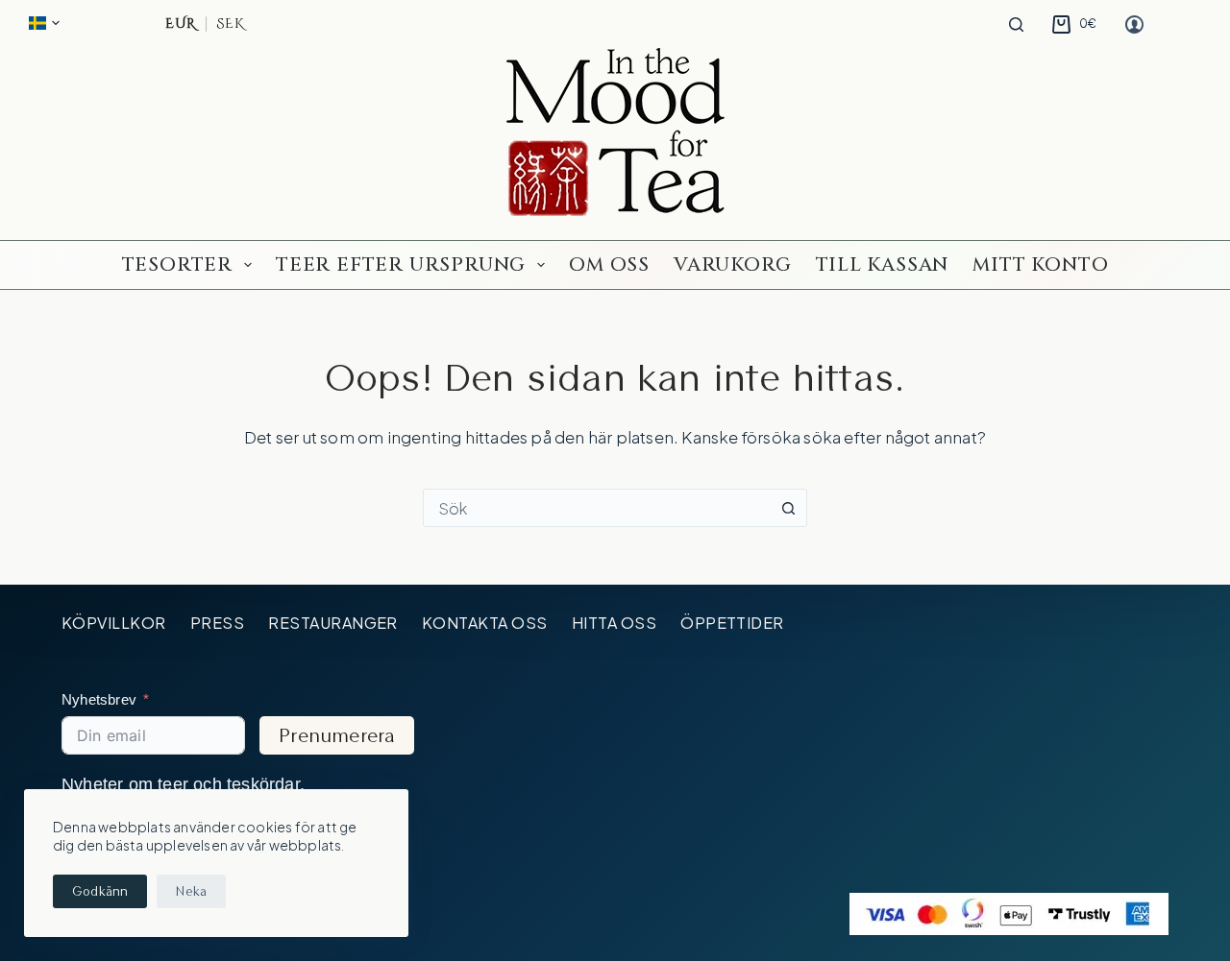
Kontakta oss (485, 623)
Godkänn (100, 891)
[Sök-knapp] (788, 508)
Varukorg (732, 264)
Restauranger (333, 623)
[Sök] (1016, 24)
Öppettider (732, 623)
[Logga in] (1134, 24)
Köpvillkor (114, 623)
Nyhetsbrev (99, 699)
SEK (229, 24)
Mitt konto (1040, 264)
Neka (191, 891)
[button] (44, 23)
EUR (180, 24)
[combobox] (597, 508)
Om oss (609, 264)
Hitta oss (614, 623)
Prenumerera (337, 735)
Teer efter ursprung (401, 264)
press (217, 623)
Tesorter (177, 264)
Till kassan (882, 264)
